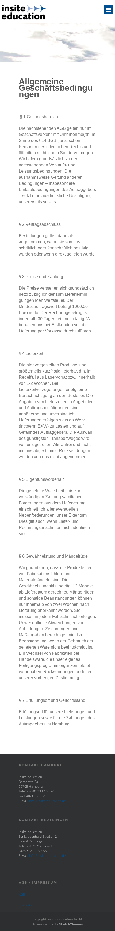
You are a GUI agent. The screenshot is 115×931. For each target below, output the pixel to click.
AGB (22, 894)
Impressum (27, 904)
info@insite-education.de (47, 801)
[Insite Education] (24, 19)
